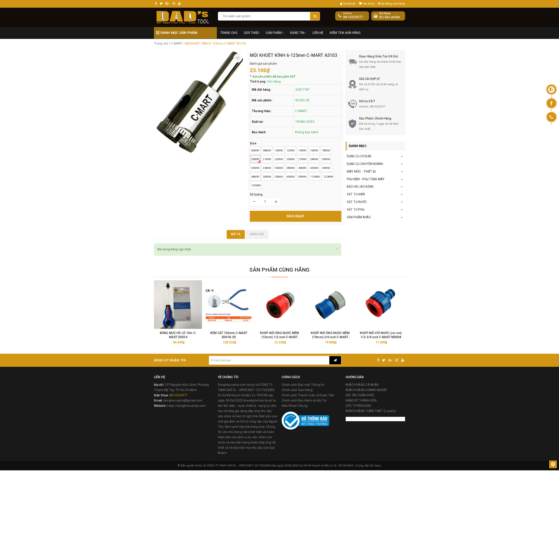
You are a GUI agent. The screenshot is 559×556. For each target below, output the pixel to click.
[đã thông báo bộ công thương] (305, 420)
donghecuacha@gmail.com (182, 400)
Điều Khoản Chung (294, 405)
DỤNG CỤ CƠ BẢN (359, 156)
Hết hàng (185, 342)
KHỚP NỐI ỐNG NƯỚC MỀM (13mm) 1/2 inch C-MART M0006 (279, 335)
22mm (279, 159)
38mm (290, 168)
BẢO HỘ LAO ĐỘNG (360, 186)
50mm (267, 176)
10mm (279, 150)
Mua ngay (236, 342)
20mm (255, 159)
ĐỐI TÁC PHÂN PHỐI (360, 395)
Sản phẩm (274, 33)
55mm (279, 176)
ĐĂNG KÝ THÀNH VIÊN (361, 400)
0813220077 (353, 17)
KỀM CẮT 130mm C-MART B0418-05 (228, 335)
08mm (267, 150)
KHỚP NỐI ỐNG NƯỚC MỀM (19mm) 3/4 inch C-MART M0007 (330, 335)
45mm (326, 168)
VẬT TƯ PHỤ (356, 209)
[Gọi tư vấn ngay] (551, 117)
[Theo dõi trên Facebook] (551, 103)
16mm (314, 150)
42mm (314, 168)
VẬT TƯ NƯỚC (357, 202)
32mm (255, 168)
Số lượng (256, 194)
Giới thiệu (251, 33)
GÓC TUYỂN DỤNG (358, 405)
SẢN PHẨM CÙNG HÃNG (279, 270)
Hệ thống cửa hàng (392, 3)
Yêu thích (368, 3)
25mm (290, 159)
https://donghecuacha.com (186, 405)
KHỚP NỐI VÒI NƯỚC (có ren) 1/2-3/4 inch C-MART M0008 (381, 335)
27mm (302, 159)
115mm (315, 176)
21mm (267, 159)
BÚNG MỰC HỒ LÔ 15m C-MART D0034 (178, 335)
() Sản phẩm (389, 15)
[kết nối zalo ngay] (551, 89)
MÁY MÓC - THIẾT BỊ (361, 171)
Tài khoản (348, 3)
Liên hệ (317, 33)
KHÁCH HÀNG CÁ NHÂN (362, 384)
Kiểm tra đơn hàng (345, 33)
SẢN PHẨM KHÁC (359, 217)
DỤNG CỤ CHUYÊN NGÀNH (365, 164)
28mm (314, 159)
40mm (302, 168)
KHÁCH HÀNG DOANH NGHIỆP (366, 390)
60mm (290, 176)
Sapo (377, 465)
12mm (290, 150)
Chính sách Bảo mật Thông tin (303, 384)
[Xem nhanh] (201, 342)
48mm (255, 176)
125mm (256, 185)
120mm (328, 176)
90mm (302, 176)
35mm (279, 168)
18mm (326, 150)
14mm (302, 150)
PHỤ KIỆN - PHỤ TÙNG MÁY (366, 179)
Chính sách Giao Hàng (297, 390)
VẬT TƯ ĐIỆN (356, 194)
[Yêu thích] (237, 58)
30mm (326, 159)
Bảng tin (297, 33)
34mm (267, 168)
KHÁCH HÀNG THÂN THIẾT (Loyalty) (371, 411)
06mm (255, 150)
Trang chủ (229, 33)
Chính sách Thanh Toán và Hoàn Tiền (308, 395)
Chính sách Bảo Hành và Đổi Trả (304, 400)
